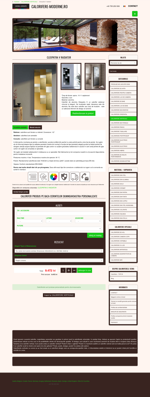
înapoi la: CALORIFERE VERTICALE (59, 295)
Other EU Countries (83, 381)
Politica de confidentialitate (119, 307)
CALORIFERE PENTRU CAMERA (121, 93)
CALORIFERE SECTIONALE (119, 123)
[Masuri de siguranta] (64, 177)
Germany (35, 381)
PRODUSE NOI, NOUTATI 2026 (120, 84)
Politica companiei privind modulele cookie (121, 317)
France (30, 381)
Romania (54, 381)
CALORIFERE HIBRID (117, 150)
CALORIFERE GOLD (117, 184)
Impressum (114, 322)
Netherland (47, 381)
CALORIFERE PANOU (117, 127)
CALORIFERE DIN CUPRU (119, 201)
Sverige (64, 381)
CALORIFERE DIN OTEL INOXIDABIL (122, 205)
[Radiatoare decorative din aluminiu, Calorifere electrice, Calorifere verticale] (35, 92)
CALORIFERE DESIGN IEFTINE (120, 161)
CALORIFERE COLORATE (119, 209)
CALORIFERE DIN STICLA (119, 218)
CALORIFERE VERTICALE (29, 2)
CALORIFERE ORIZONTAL (119, 114)
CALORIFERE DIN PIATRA (119, 192)
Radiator (16, 2)
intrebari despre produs (21, 192)
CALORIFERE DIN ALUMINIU (120, 179)
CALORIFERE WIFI (116, 260)
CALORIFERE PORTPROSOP (120, 136)
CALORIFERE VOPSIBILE (119, 241)
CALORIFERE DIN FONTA (119, 197)
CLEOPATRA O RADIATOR (47, 188)
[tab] (20, 127)
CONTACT (133, 6)
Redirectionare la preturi (83, 113)
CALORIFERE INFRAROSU (119, 249)
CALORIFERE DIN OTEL (118, 175)
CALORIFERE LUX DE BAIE (119, 106)
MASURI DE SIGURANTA (118, 312)
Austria (14, 381)
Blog (112, 278)
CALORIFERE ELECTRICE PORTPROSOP (119, 141)
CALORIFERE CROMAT (118, 188)
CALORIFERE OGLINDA (118, 214)
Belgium (19, 381)
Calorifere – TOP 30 (117, 274)
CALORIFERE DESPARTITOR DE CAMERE (121, 255)
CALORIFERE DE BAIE (118, 101)
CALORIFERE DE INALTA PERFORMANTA (118, 156)
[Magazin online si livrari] (74, 177)
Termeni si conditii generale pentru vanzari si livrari (123, 302)
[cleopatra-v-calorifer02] (95, 76)
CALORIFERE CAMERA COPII (120, 236)
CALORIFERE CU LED (118, 245)
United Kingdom (72, 381)
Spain (59, 381)
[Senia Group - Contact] (85, 177)
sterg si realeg (95, 235)
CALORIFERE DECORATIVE (119, 110)
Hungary (41, 381)
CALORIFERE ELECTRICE (119, 146)
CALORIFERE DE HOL (118, 232)
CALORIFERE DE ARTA (118, 88)
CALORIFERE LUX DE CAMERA (121, 97)
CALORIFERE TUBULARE (119, 131)
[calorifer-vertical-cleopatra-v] (71, 76)
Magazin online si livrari (118, 297)
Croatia (25, 381)
